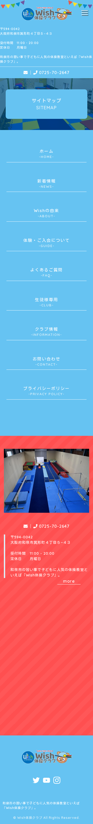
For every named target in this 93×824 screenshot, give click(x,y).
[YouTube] (46, 781)
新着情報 (46, 183)
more (69, 581)
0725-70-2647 (54, 72)
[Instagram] (57, 781)
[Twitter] (36, 781)
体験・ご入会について (46, 243)
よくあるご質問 (46, 272)
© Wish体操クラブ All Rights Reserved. (46, 818)
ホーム (46, 154)
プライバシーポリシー (46, 391)
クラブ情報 (45, 332)
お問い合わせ (46, 361)
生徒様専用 (46, 302)
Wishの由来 (46, 213)
